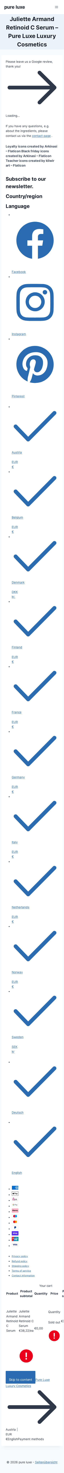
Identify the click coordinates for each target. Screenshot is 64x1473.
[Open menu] (56, 7)
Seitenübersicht (46, 1462)
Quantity (54, 1312)
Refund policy (19, 1261)
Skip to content (20, 1380)
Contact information (23, 1275)
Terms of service (21, 1270)
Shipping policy (20, 1266)
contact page (41, 136)
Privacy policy (20, 1256)
